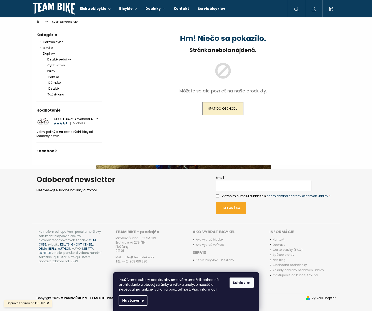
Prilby (51, 71)
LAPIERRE (45, 253)
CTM (92, 240)
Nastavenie (133, 300)
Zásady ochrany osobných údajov (298, 270)
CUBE (42, 244)
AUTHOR (64, 249)
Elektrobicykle (53, 42)
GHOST (76, 244)
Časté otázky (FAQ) (288, 250)
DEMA (43, 249)
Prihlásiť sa (231, 208)
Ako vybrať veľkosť (210, 245)
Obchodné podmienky (290, 265)
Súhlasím (241, 282)
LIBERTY (87, 249)
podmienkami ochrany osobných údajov (297, 196)
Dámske (54, 82)
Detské (53, 88)
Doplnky (49, 53)
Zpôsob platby (283, 255)
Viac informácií (204, 289)
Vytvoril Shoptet (324, 298)
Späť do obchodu (223, 108)
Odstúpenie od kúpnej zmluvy (295, 275)
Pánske (53, 77)
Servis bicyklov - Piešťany (215, 260)
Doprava (279, 245)
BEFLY (52, 249)
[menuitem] (95, 8)
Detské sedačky (59, 59)
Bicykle (48, 48)
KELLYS (65, 244)
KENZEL (88, 244)
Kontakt (278, 239)
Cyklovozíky (56, 65)
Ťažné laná (55, 94)
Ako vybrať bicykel (209, 239)
